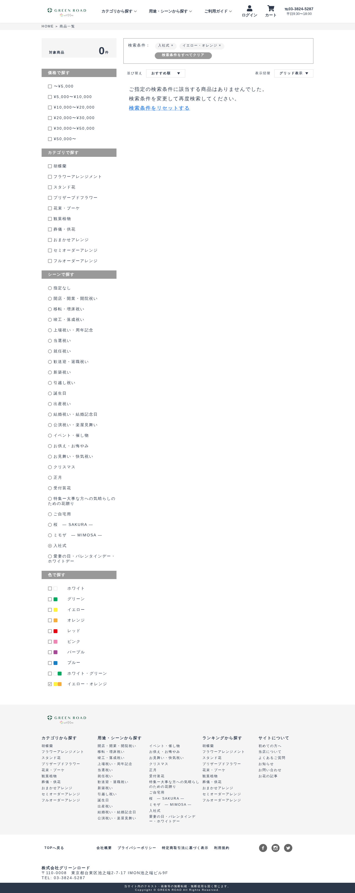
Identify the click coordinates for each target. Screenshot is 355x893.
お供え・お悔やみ (70, 446)
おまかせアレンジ (70, 239)
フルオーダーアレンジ (75, 261)
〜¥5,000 (64, 86)
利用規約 (222, 848)
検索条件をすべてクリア (183, 55)
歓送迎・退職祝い (70, 361)
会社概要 (104, 848)
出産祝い (61, 403)
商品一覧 (67, 26)
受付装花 (61, 488)
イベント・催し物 (70, 435)
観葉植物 (61, 218)
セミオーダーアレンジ (75, 250)
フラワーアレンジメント (77, 176)
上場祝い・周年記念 (72, 330)
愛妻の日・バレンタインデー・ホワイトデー (82, 558)
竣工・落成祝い (68, 319)
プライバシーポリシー (137, 848)
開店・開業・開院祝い (75, 298)
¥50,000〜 (65, 139)
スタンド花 (64, 187)
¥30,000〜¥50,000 (74, 128)
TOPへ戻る (54, 848)
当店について (270, 752)
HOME (48, 26)
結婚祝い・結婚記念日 (75, 414)
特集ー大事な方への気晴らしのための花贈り (82, 501)
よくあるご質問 (272, 758)
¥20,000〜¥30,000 (74, 118)
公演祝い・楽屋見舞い (75, 425)
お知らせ (266, 764)
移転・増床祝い (68, 309)
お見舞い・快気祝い (72, 456)
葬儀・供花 (64, 229)
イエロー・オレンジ (200, 45)
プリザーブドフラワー (75, 197)
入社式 (59, 545)
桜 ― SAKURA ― (72, 524)
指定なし (61, 288)
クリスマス (64, 467)
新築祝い (61, 372)
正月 (57, 477)
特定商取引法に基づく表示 (185, 848)
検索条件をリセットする (159, 108)
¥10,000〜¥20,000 (74, 107)
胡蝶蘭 (59, 166)
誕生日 (59, 393)
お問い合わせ (270, 770)
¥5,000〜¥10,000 (73, 96)
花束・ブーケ (66, 208)
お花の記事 (268, 776)
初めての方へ (270, 746)
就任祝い (61, 351)
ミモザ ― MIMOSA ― (77, 535)
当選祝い (61, 340)
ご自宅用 (61, 514)
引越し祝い (64, 382)
